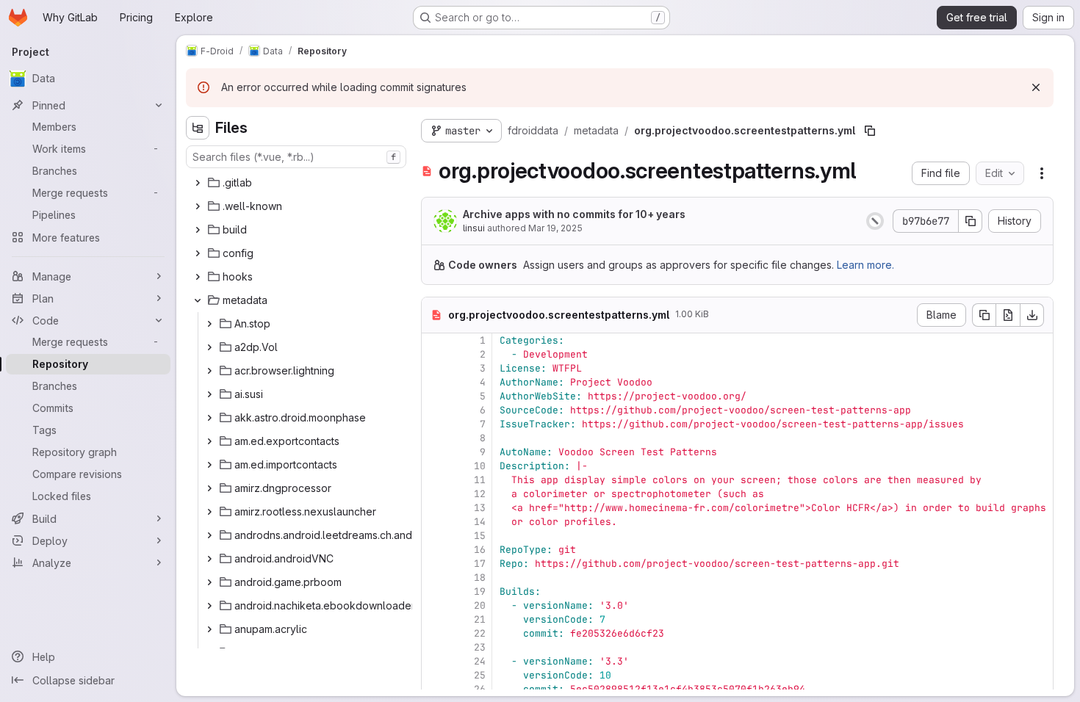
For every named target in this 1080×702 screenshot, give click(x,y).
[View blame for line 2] (434, 354)
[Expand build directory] (197, 230)
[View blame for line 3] (434, 368)
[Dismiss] (1036, 87)
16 (480, 549)
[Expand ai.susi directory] (209, 394)
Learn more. (865, 264)
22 (480, 633)
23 (480, 647)
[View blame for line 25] (434, 675)
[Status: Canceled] (875, 221)
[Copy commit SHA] (970, 221)
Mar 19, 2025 (555, 228)
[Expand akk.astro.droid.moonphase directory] (209, 418)
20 (480, 605)
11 (480, 480)
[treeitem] (297, 183)
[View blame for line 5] (434, 396)
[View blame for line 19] (434, 591)
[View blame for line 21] (434, 619)
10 (480, 466)
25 (480, 675)
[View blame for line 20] (434, 605)
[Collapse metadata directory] (197, 300)
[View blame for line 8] (434, 438)
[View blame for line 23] (434, 647)
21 (480, 619)
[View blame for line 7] (434, 424)
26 (480, 689)
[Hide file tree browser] (197, 128)
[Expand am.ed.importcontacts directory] (209, 465)
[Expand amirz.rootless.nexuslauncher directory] (209, 512)
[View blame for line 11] (434, 480)
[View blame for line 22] (434, 633)
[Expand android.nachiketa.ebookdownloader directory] (209, 606)
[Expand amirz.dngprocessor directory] (209, 488)
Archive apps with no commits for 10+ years (574, 214)
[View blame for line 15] (434, 536)
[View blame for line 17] (434, 564)
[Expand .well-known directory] (197, 206)
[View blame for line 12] (434, 494)
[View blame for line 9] (434, 452)
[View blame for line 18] (434, 578)
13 (480, 508)
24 (480, 661)
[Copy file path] (870, 130)
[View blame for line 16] (434, 550)
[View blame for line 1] (434, 340)
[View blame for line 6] (434, 410)
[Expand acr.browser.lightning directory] (209, 371)
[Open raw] (1008, 315)
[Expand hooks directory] (197, 277)
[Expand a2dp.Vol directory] (209, 347)
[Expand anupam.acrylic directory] (209, 629)
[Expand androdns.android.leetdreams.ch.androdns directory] (209, 535)
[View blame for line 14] (434, 522)
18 (480, 577)
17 (480, 563)
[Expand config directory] (197, 253)
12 (480, 494)
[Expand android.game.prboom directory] (209, 582)
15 (480, 535)
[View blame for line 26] (434, 689)
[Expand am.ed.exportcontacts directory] (209, 441)
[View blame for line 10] (434, 466)
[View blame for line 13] (434, 508)
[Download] (1032, 315)
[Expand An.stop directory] (209, 324)
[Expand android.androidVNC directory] (209, 559)
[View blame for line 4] (434, 382)
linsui (474, 228)
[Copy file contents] (984, 315)
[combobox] (296, 156)
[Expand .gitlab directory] (197, 183)
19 (480, 591)
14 (480, 521)
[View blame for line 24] (434, 661)
